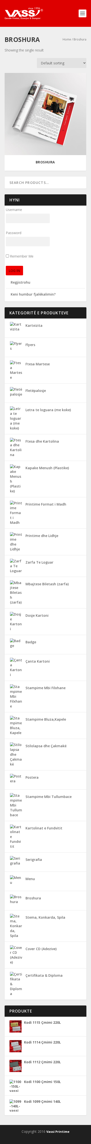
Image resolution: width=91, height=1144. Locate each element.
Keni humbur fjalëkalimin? (33, 294)
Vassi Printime (57, 1131)
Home (67, 39)
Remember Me (21, 256)
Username (14, 209)
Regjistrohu (20, 282)
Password (13, 232)
